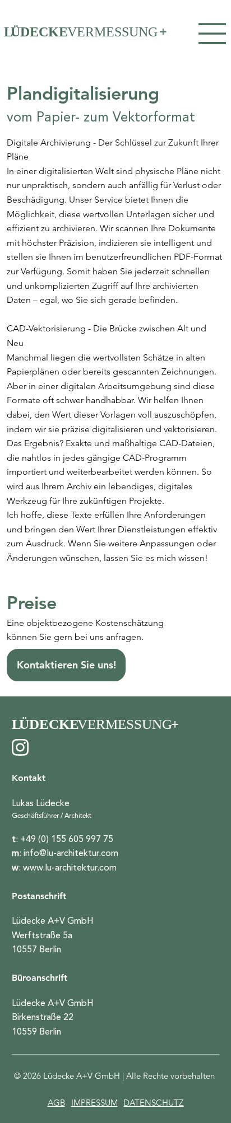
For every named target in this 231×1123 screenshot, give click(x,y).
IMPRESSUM (94, 1102)
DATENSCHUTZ (153, 1102)
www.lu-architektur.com (70, 867)
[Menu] (212, 34)
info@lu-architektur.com (71, 853)
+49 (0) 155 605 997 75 (66, 839)
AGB (56, 1102)
